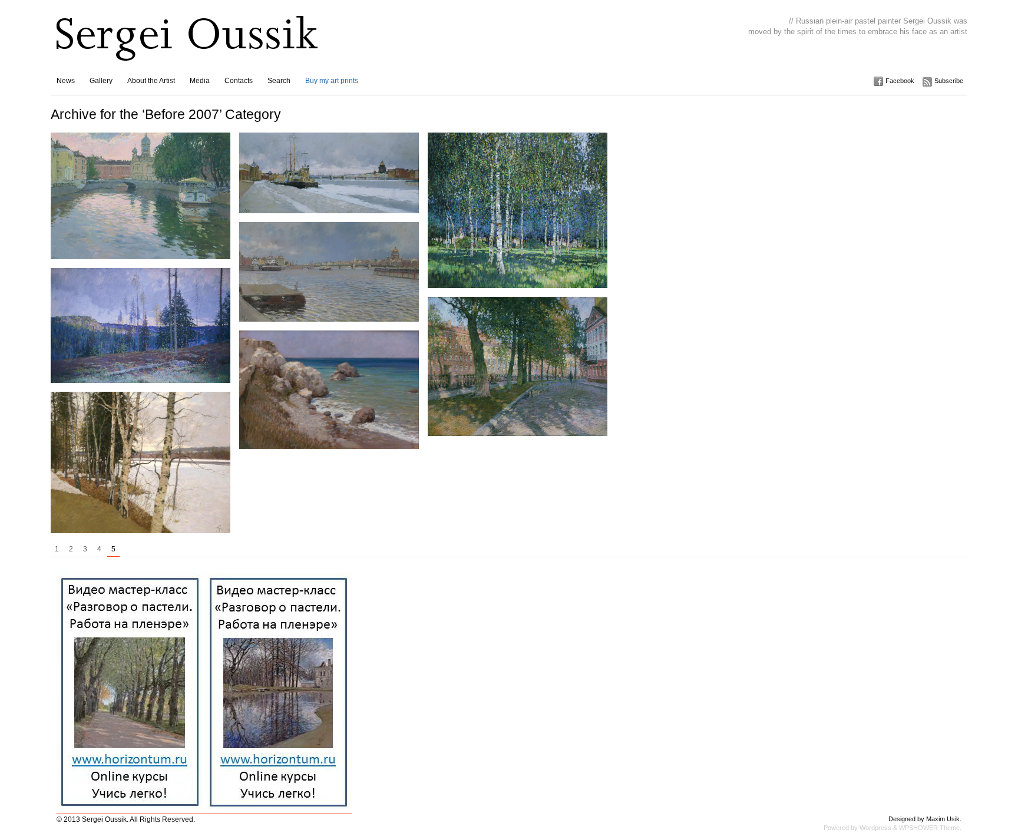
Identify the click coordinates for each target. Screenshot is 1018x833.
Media (200, 81)
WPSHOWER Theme (929, 827)
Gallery (101, 81)
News (66, 81)
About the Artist (151, 81)
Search (278, 81)
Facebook (899, 80)
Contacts (238, 81)
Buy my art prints (331, 81)
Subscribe (948, 80)
